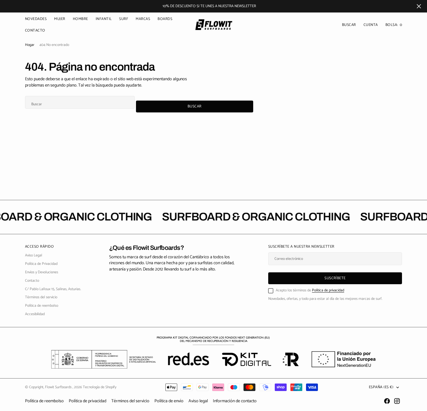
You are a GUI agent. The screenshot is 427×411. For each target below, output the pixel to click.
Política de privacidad (328, 290)
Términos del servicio (130, 401)
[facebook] (387, 401)
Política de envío (168, 401)
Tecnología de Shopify (99, 387)
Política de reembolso (44, 401)
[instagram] (397, 401)
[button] (371, 25)
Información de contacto (235, 401)
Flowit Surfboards (59, 387)
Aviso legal (198, 401)
